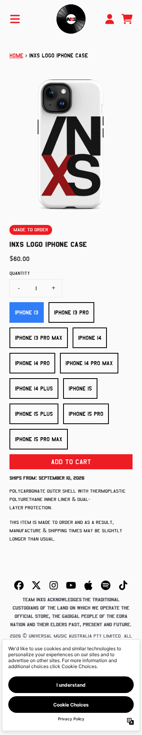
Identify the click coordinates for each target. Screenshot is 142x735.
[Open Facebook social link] (19, 585)
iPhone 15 (80, 388)
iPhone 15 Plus (34, 414)
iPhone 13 (26, 312)
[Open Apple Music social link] (88, 585)
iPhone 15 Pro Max (38, 439)
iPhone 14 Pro (32, 363)
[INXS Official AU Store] (71, 19)
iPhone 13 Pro (71, 312)
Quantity (19, 273)
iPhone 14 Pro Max (89, 363)
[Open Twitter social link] (36, 585)
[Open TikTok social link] (123, 585)
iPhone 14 (89, 338)
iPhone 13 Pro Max (38, 338)
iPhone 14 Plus (34, 388)
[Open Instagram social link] (53, 585)
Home (16, 55)
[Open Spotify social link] (105, 585)
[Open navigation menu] (15, 19)
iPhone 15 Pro (86, 414)
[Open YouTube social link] (71, 585)
